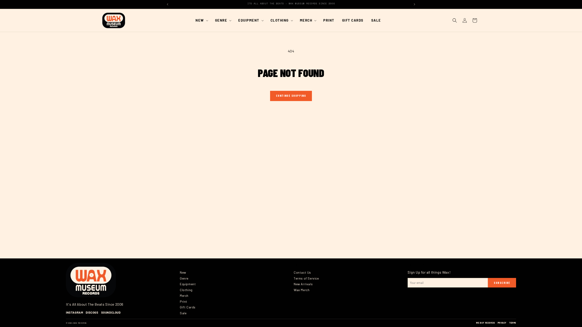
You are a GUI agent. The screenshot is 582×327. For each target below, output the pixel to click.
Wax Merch (301, 290)
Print (183, 301)
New (183, 272)
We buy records (485, 323)
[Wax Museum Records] (91, 280)
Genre (184, 278)
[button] (201, 20)
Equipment (188, 284)
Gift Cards (188, 307)
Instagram (74, 312)
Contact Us (302, 272)
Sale (183, 313)
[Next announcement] (414, 4)
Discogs (92, 312)
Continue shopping (291, 95)
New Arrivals (303, 284)
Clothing (186, 290)
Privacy (502, 323)
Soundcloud (111, 312)
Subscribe (502, 283)
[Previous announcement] (168, 4)
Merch (184, 295)
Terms (512, 323)
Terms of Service (306, 278)
